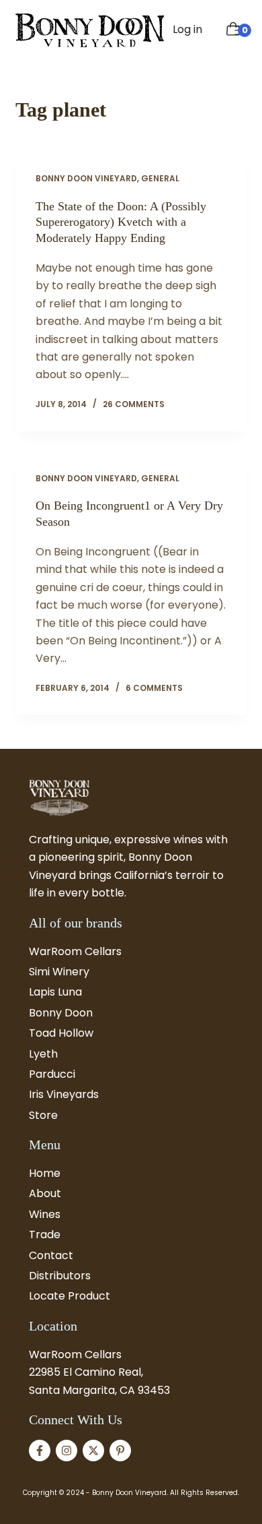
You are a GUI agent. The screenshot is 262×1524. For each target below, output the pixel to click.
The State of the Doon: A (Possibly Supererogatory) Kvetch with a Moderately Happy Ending (121, 222)
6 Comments (154, 688)
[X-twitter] (93, 1450)
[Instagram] (66, 1450)
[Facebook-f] (39, 1450)
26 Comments (134, 404)
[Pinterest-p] (120, 1450)
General (160, 178)
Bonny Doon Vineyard (86, 178)
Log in (187, 29)
